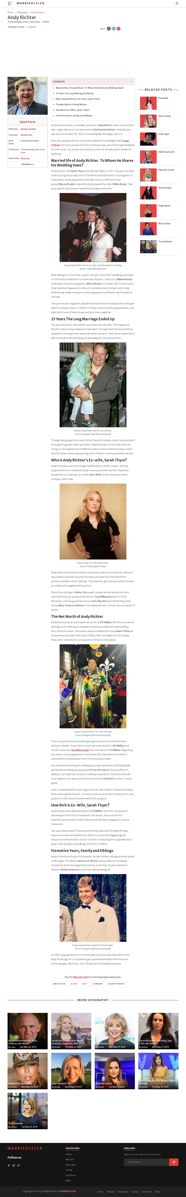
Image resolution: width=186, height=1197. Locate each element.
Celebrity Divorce (116, 984)
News (68, 1180)
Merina (57, 1047)
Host (85, 984)
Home (69, 1154)
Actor (74, 984)
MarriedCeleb (25, 1148)
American (25, 158)
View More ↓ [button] (28, 164)
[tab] (93, 81)
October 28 (26, 129)
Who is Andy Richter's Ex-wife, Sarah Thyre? (78, 99)
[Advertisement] (93, 54)
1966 (33, 129)
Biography (71, 1164)
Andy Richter (59, 984)
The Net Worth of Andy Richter (71, 104)
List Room (71, 1175)
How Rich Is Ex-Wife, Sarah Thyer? (73, 110)
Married (31, 3)
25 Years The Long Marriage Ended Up (75, 93)
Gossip (69, 1170)
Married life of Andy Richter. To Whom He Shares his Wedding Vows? (90, 88)
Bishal (33, 27)
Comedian (97, 984)
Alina (13, 1047)
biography (22, 12)
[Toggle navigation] (11, 3)
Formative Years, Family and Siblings (74, 115)
